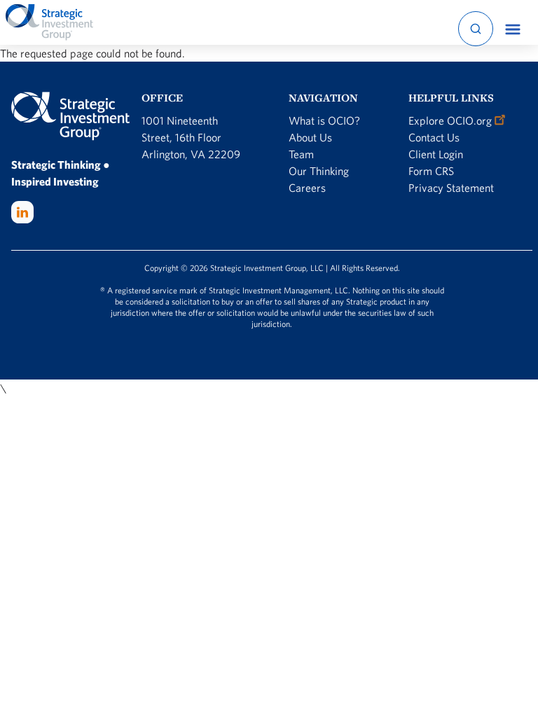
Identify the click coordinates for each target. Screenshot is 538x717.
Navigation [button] (323, 97)
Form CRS (431, 171)
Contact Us (434, 137)
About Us (310, 137)
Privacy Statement (451, 187)
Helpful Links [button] (451, 97)
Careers (307, 187)
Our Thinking (319, 171)
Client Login (435, 154)
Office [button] (162, 97)
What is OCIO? (324, 120)
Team (301, 154)
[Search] (475, 28)
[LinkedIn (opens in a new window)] (22, 212)
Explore (450, 120)
